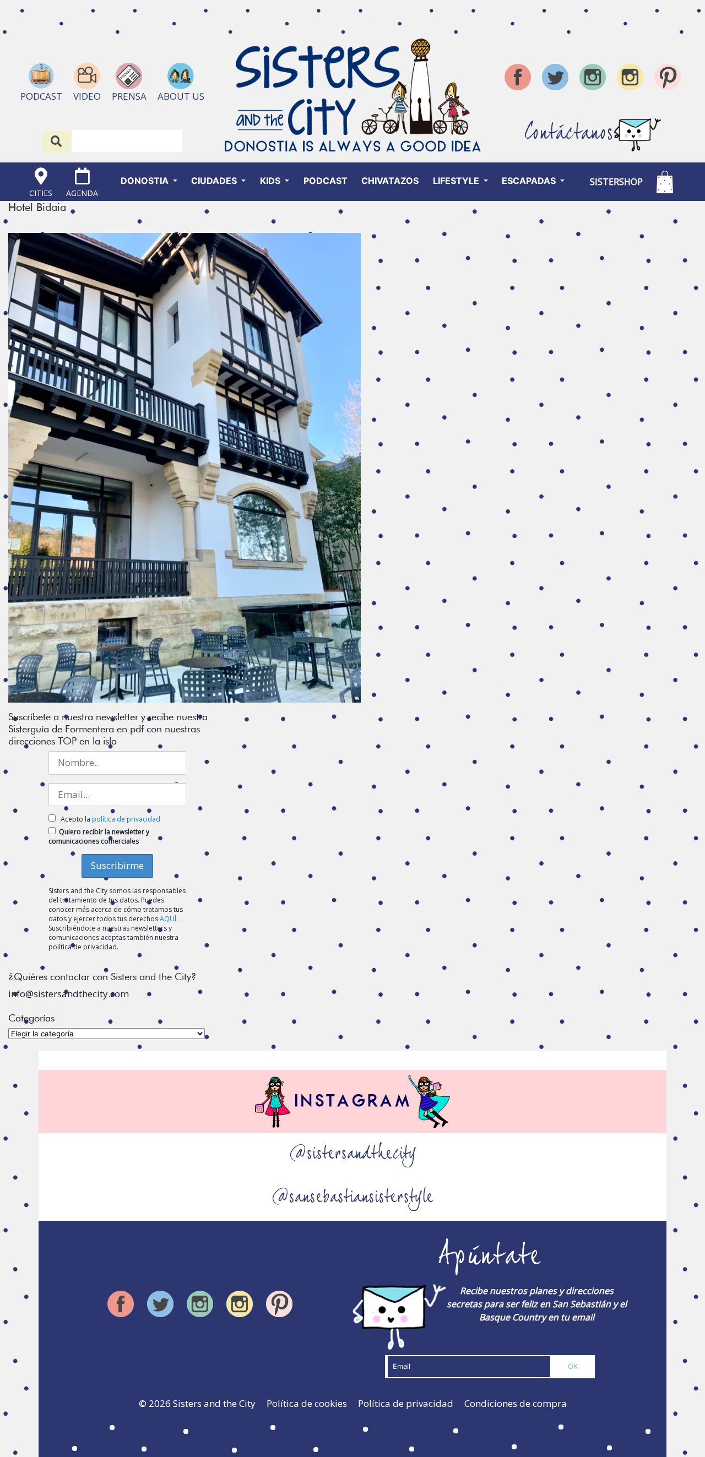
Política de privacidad (405, 1403)
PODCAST (325, 180)
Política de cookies (307, 1403)
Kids (271, 180)
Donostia (146, 180)
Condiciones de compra (515, 1403)
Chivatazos (390, 180)
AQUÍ (168, 918)
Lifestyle (457, 180)
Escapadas (530, 180)
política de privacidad (126, 819)
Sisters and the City (214, 1403)
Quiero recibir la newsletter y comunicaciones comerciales (98, 836)
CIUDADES (215, 180)
